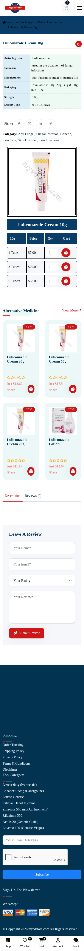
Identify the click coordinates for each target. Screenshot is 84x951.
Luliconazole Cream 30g (17, 359)
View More (70, 310)
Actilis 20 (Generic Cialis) (20, 822)
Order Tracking (13, 745)
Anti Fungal (26, 22)
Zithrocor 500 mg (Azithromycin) (25, 809)
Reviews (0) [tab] (33, 495)
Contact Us (10, 688)
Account (58, 946)
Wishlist (25, 943)
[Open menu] (79, 7)
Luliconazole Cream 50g (59, 359)
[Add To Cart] (31, 389)
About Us (9, 682)
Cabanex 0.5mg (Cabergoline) (23, 791)
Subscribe (42, 874)
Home (9, 22)
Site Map (9, 713)
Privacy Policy (12, 757)
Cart (41, 943)
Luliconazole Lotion (59, 442)
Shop (6, 706)
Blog (6, 700)
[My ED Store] (15, 8)
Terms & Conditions (16, 763)
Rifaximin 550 (12, 815)
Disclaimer (10, 769)
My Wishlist (11, 719)
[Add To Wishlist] (78, 44)
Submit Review (29, 633)
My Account (11, 694)
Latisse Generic (13, 797)
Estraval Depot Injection (19, 803)
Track (75, 946)
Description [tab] (12, 495)
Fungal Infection (48, 22)
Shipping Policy (13, 751)
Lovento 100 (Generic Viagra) (23, 828)
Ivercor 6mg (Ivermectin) (20, 784)
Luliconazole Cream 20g (17, 442)
